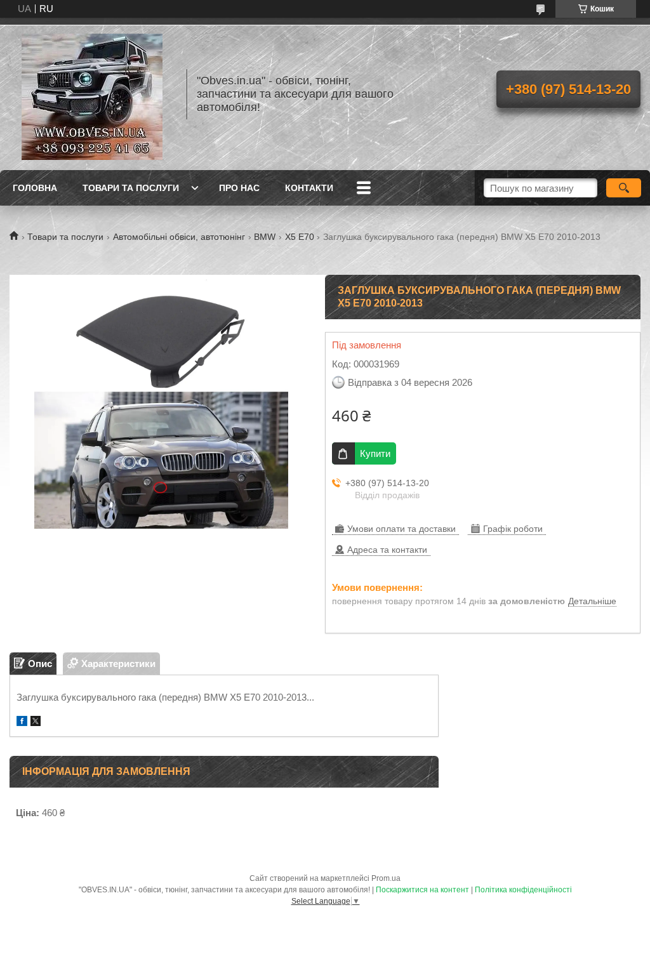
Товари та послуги (131, 188)
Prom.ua (386, 878)
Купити (375, 453)
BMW (264, 237)
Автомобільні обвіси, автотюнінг (179, 237)
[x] (35, 722)
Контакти (309, 188)
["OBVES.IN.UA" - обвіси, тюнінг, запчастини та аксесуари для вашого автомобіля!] (92, 94)
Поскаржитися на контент (422, 889)
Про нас (239, 188)
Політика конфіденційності (523, 889)
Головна (35, 188)
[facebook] (22, 722)
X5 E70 (299, 237)
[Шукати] (623, 187)
